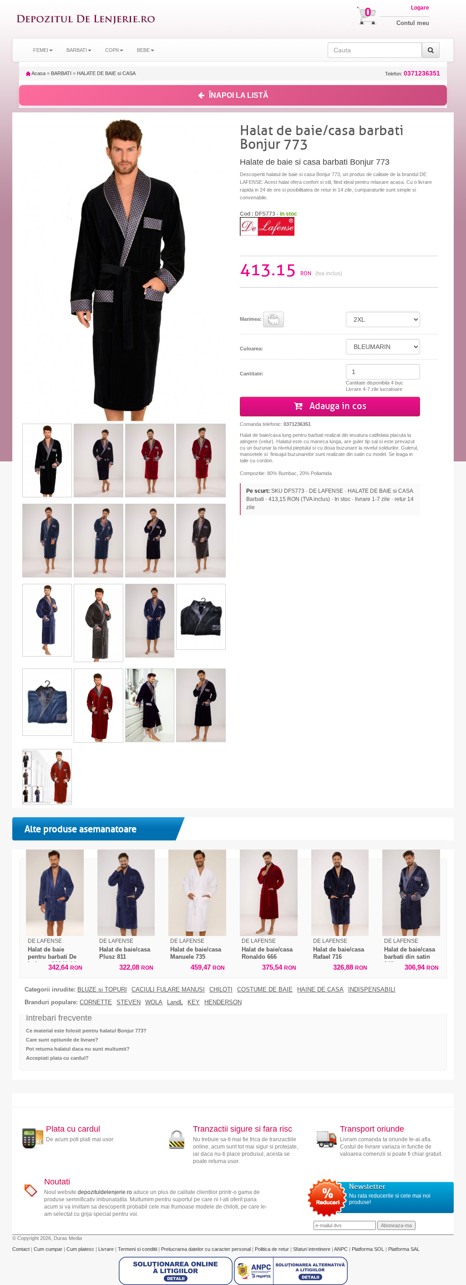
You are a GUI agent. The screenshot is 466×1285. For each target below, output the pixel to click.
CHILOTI (221, 990)
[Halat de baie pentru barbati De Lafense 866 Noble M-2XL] (55, 893)
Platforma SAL (404, 1249)
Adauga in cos (336, 406)
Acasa (38, 73)
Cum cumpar (49, 1249)
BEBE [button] (143, 50)
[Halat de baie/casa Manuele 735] (197, 893)
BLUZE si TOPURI (102, 990)
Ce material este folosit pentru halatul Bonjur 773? (86, 1030)
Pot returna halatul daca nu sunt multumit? (78, 1049)
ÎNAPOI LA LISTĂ (238, 95)
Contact (21, 1249)
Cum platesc (81, 1249)
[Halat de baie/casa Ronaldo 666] (269, 893)
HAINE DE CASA (320, 990)
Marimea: (251, 319)
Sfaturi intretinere (312, 1249)
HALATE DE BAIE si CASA (106, 73)
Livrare (106, 1249)
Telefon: (412, 73)
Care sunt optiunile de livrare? (62, 1039)
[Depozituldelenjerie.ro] (85, 19)
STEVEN (128, 1002)
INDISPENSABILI (371, 990)
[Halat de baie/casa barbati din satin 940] (411, 893)
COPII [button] (112, 50)
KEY (193, 1002)
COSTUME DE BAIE (265, 990)
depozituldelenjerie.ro (105, 1192)
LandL (175, 1002)
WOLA (153, 1002)
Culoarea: (251, 348)
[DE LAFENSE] (267, 226)
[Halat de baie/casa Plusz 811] (126, 893)
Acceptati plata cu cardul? (57, 1058)
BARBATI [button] (76, 50)
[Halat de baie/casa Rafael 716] (340, 893)
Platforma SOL (368, 1249)
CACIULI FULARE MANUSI (168, 990)
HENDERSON (223, 1002)
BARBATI (61, 73)
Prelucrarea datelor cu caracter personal (206, 1249)
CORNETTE (96, 1002)
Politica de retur (272, 1249)
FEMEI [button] (40, 50)
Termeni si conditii (138, 1249)
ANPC (341, 1249)
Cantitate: (251, 373)
